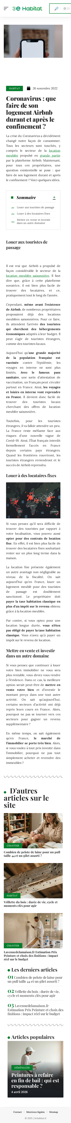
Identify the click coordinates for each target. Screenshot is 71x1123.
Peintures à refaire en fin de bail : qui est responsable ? (35, 1080)
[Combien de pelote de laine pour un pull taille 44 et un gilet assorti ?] (33, 830)
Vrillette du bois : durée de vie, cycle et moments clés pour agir (31, 904)
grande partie (50, 155)
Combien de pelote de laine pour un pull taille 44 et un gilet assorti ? (32, 854)
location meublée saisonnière (27, 275)
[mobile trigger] (7, 8)
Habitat (14, 88)
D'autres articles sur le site (26, 798)
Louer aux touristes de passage (35, 207)
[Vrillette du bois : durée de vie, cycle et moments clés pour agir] (33, 880)
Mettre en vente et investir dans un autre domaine (33, 221)
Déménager (22, 1067)
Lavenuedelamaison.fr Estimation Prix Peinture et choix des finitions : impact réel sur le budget (31, 955)
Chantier (13, 845)
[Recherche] (56, 8)
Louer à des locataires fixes (33, 213)
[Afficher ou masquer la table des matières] (45, 197)
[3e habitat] (27, 8)
